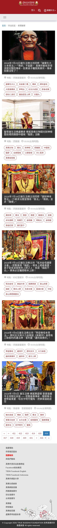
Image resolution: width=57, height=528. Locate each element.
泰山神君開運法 (12, 294)
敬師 (26, 415)
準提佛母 (9, 351)
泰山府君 (43, 284)
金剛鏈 (48, 220)
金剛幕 (29, 220)
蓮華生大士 (10, 84)
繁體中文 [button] (50, 10)
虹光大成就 (33, 89)
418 (11, 438)
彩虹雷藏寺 (10, 495)
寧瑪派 (22, 89)
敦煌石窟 (9, 225)
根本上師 (17, 289)
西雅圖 (37, 148)
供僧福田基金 (11, 452)
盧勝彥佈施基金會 (13, 514)
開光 (19, 148)
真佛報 (8, 503)
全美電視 (17, 153)
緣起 (7, 289)
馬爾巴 (20, 220)
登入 (33, 10)
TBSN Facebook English (16, 471)
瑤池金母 (9, 284)
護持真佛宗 (10, 356)
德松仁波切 (10, 94)
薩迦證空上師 (24, 94)
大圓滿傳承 (10, 89)
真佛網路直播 (11, 487)
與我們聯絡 (10, 459)
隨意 (25, 215)
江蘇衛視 (28, 153)
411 (14, 433)
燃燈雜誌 (9, 507)
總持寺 (22, 356)
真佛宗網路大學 (12, 479)
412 (20, 433)
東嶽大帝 (21, 284)
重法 (17, 215)
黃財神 (8, 215)
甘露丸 (37, 94)
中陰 (49, 289)
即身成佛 (45, 89)
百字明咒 (19, 425)
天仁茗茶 (40, 153)
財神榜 (27, 148)
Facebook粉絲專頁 (13, 468)
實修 (42, 415)
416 (46, 433)
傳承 (34, 84)
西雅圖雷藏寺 (11, 491)
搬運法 (41, 215)
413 (26, 433)
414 (33, 433)
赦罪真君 (32, 284)
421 (31, 438)
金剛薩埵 (34, 420)
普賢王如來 (10, 420)
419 (18, 438)
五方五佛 (22, 420)
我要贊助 (9, 448)
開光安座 (9, 415)
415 (39, 433)
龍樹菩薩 (45, 420)
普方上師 (32, 356)
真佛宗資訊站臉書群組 (15, 464)
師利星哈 (43, 84)
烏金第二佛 (23, 84)
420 (24, 438)
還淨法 (8, 425)
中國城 (46, 148)
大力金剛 (41, 351)
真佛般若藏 (10, 511)
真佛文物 (9, 148)
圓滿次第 (40, 289)
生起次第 (28, 289)
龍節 (7, 153)
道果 (50, 215)
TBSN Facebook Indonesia (17, 475)
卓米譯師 (9, 220)
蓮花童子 (21, 225)
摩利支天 (30, 351)
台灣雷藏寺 (10, 498)
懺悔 (28, 425)
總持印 (20, 351)
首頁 (4, 26)
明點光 (39, 220)
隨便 (32, 215)
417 (5, 438)
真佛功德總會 (11, 484)
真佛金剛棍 (10, 158)
